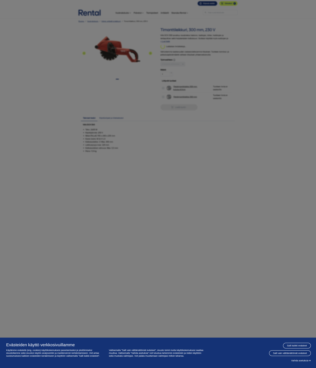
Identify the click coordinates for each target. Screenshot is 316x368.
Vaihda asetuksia (299, 360)
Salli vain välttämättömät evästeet (290, 353)
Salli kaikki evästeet (297, 345)
